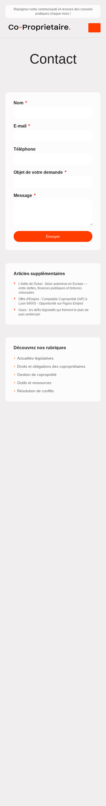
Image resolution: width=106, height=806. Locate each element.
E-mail (20, 126)
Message (23, 195)
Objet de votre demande (39, 172)
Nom (19, 103)
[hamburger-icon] (94, 27)
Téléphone (25, 149)
